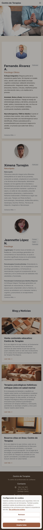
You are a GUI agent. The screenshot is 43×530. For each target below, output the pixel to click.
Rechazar (21, 514)
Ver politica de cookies (17, 509)
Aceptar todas (21, 525)
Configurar (21, 520)
